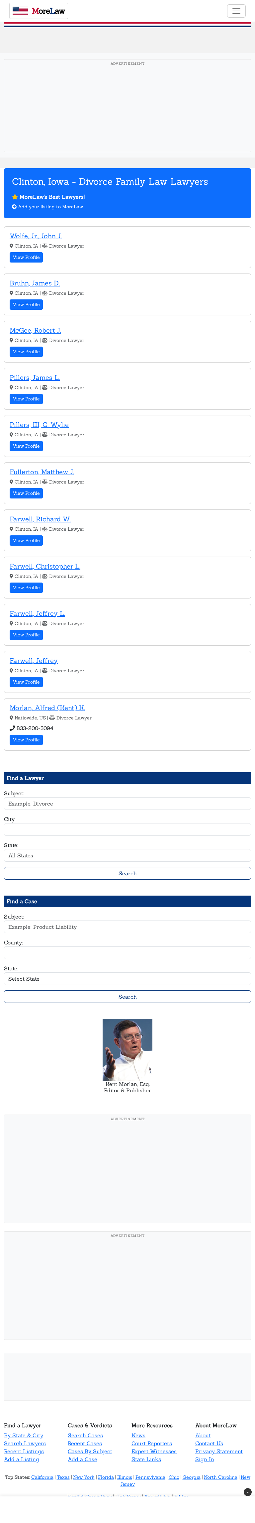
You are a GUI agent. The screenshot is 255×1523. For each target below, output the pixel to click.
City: (10, 819)
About (203, 1435)
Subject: (14, 793)
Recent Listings (24, 1451)
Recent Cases (85, 1443)
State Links (146, 1459)
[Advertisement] (127, 116)
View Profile (26, 257)
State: (11, 845)
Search (128, 873)
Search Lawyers (25, 1443)
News (138, 1435)
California (42, 1477)
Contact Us (209, 1443)
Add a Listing (21, 1459)
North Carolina (220, 1477)
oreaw (48, 11)
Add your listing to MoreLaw (50, 207)
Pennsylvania (150, 1477)
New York (84, 1477)
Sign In (204, 1459)
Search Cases (85, 1435)
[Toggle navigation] (236, 11)
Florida (106, 1477)
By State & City (23, 1435)
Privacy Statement (219, 1451)
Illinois (124, 1477)
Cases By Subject (90, 1451)
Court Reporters (151, 1443)
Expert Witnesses (154, 1451)
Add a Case (82, 1459)
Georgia (192, 1477)
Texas (63, 1477)
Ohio (174, 1477)
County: (13, 942)
